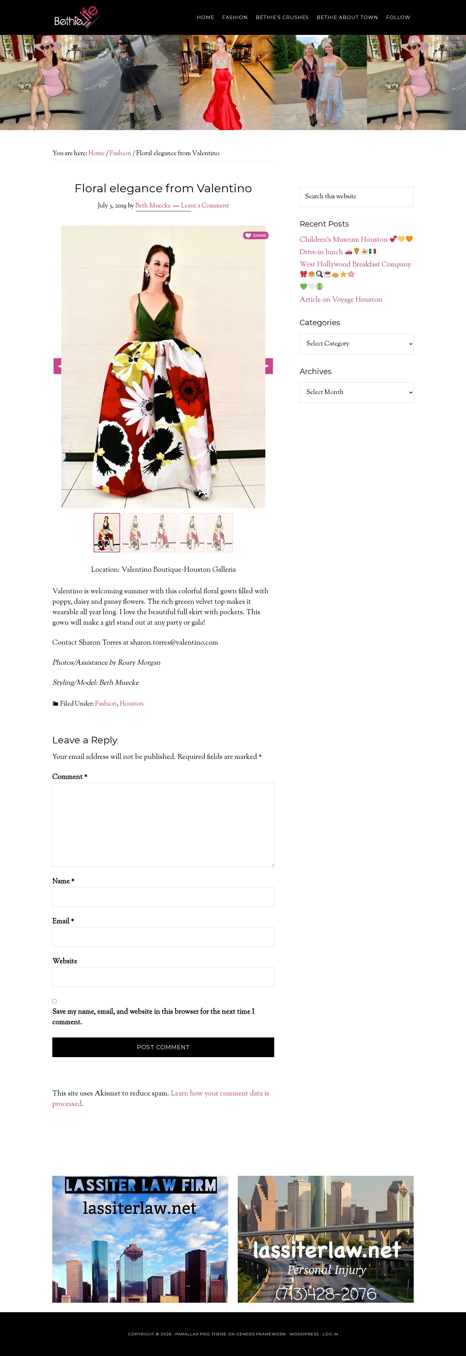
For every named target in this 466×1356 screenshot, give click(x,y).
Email (63, 922)
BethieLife (109, 17)
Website (64, 962)
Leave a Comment (205, 206)
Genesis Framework (261, 1334)
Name (63, 882)
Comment (69, 777)
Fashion (106, 704)
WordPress (304, 1334)
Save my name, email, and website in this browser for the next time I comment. (153, 1017)
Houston (132, 704)
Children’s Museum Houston (344, 240)
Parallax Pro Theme (201, 1334)
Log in (330, 1334)
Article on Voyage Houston (341, 300)
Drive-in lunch (322, 252)
